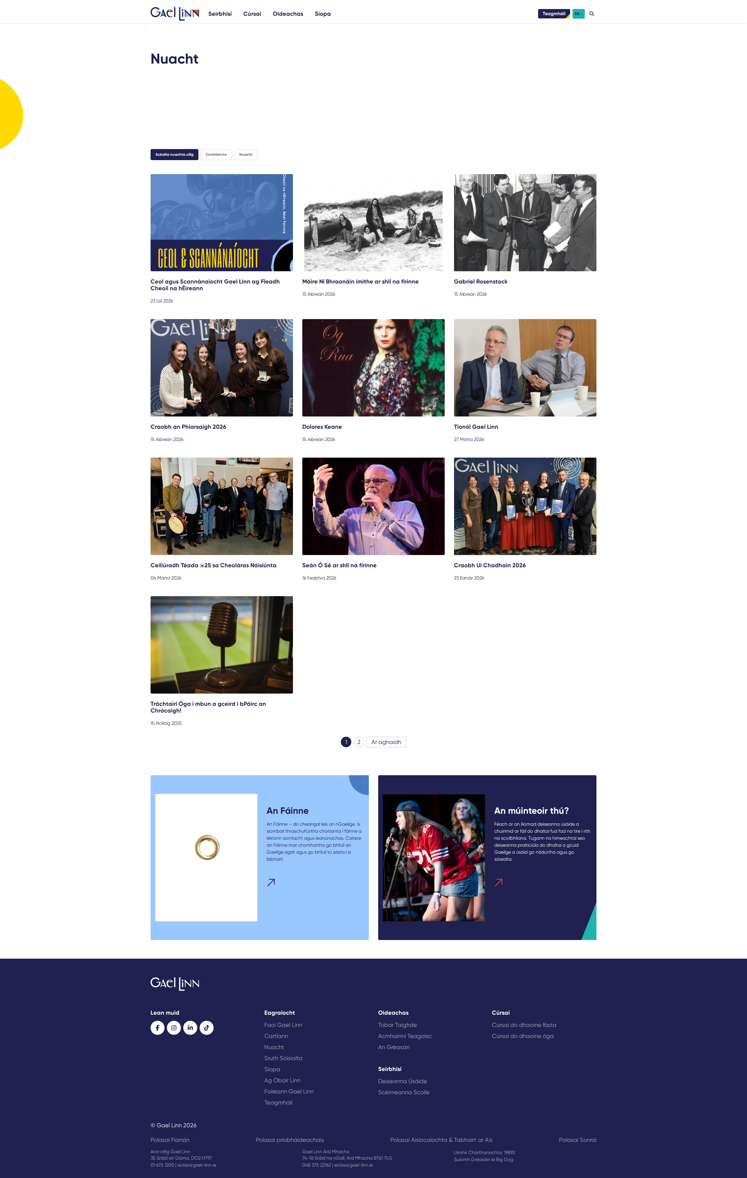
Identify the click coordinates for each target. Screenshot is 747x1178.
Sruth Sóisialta (283, 1058)
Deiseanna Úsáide (402, 1081)
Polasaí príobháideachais (290, 1140)
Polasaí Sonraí (577, 1140)
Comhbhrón (216, 154)
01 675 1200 (162, 1165)
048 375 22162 (316, 1165)
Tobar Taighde (397, 1025)
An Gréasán (394, 1047)
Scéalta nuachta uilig (174, 154)
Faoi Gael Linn (283, 1025)
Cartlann (276, 1036)
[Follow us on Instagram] (174, 1028)
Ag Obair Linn (282, 1080)
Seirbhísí (220, 13)
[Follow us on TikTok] (207, 1028)
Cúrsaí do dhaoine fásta (524, 1025)
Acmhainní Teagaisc (405, 1036)
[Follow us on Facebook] (158, 1028)
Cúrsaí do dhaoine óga (523, 1036)
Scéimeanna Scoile (404, 1092)
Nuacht (245, 154)
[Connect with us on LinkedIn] (190, 1028)
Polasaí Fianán (170, 1140)
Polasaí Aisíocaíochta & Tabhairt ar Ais (441, 1140)
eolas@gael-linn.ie (197, 1165)
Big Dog (504, 1159)
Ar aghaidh (386, 742)
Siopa (323, 13)
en (577, 14)
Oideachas (288, 13)
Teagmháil (554, 13)
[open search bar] (591, 13)
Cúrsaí (252, 13)
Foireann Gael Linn (289, 1091)
